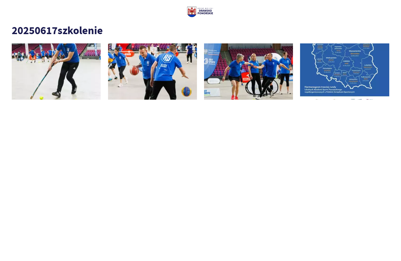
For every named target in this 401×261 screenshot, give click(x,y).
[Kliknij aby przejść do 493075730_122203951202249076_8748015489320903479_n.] (248, 71)
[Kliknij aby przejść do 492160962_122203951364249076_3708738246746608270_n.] (56, 71)
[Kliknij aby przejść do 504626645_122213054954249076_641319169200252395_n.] (344, 71)
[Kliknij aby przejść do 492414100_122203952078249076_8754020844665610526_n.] (152, 71)
